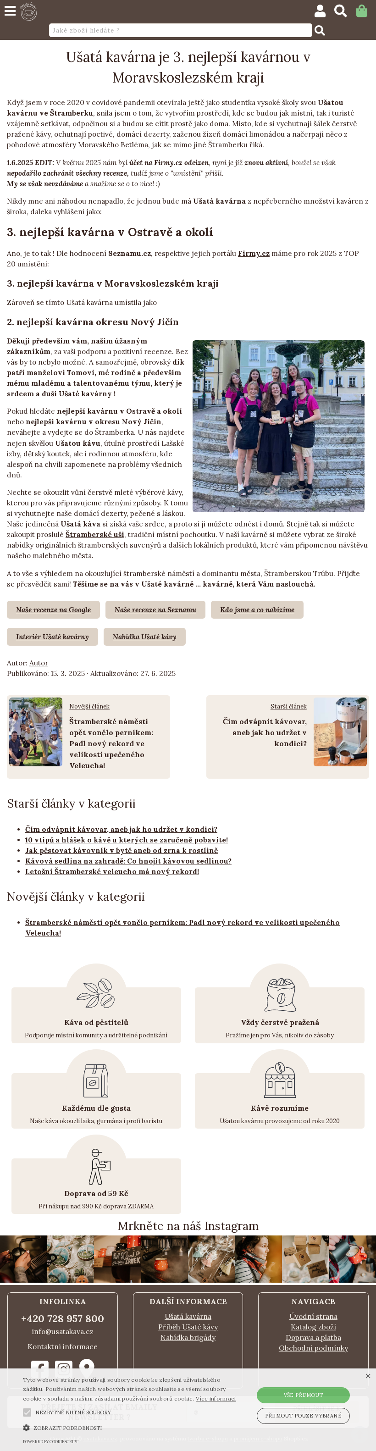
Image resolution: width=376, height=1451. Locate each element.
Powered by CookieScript (50, 1441)
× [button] (368, 1376)
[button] (27, 1412)
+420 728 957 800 (62, 1318)
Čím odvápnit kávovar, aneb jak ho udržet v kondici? (265, 732)
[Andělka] (211, 1280)
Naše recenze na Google (53, 609)
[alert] (188, 1409)
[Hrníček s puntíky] (117, 1280)
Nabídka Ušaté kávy (145, 636)
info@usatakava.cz (63, 1331)
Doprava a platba (313, 1337)
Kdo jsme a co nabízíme (257, 609)
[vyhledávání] (345, 13)
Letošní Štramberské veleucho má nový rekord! (112, 871)
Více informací (216, 1398)
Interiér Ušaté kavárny (52, 636)
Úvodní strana (313, 1316)
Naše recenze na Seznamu (155, 609)
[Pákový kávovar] (23, 1280)
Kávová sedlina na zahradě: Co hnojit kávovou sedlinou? (128, 861)
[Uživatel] (324, 13)
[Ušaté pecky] (305, 1280)
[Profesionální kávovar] (164, 1280)
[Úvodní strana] (28, 11)
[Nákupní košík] (366, 13)
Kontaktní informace (63, 1346)
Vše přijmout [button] (303, 1395)
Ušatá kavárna (188, 1316)
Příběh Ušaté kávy (188, 1327)
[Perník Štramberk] (70, 1280)
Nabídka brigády (188, 1337)
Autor (38, 663)
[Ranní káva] (258, 1280)
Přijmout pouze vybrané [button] (303, 1415)
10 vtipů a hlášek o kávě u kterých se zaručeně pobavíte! (126, 840)
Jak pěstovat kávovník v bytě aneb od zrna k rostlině (121, 850)
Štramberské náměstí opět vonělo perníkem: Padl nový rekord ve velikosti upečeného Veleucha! (111, 743)
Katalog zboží (313, 1327)
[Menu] (10, 11)
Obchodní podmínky (313, 1348)
